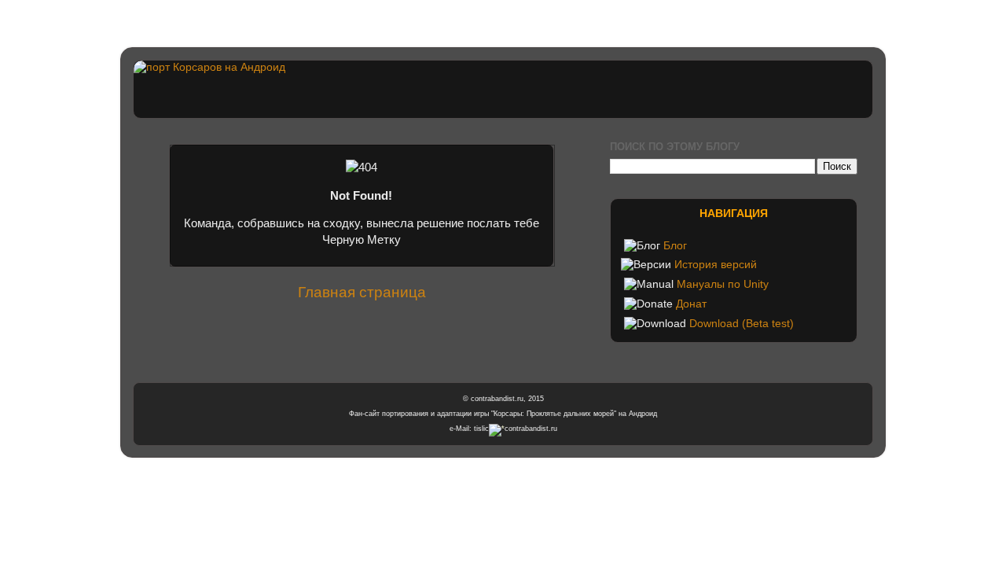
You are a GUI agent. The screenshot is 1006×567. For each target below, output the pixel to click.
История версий (715, 265)
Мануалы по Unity (723, 284)
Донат (691, 304)
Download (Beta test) (741, 324)
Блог (675, 246)
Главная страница (362, 292)
